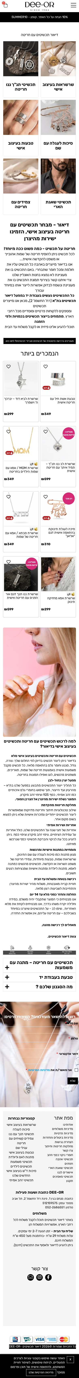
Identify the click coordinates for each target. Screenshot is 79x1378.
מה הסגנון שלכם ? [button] (54, 987)
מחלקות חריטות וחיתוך (59, 1146)
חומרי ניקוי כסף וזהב (60, 1155)
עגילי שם (21, 1148)
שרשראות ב (28, 1125)
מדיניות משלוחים (62, 1129)
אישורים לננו (65, 1172)
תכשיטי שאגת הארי (58, 204)
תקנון (69, 1181)
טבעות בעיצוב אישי (20, 145)
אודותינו (68, 1124)
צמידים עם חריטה (20, 204)
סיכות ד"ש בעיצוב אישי (21, 1171)
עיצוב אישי (13, 1125)
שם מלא (71, 1023)
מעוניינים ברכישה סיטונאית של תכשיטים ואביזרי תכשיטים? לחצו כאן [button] (40, 341)
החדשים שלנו (21, 1175)
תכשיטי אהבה (64, 1159)
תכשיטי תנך (26, 1134)
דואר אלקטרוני (67, 1054)
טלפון (73, 1038)
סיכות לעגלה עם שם (58, 145)
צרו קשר (67, 1150)
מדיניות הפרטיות (39, 1070)
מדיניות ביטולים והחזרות (58, 1137)
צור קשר (39, 1268)
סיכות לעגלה (21, 1129)
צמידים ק (27, 1138)
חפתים (69, 1163)
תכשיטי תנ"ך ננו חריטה (20, 87)
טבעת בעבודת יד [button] (56, 977)
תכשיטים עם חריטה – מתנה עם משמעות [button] (41, 965)
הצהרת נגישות (64, 1142)
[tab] (39, 965)
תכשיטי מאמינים (63, 1176)
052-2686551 (54, 1207)
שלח (72, 1081)
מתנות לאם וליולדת (21, 1157)
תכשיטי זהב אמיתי (21, 1180)
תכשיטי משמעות (21, 1162)
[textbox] (39, 35)
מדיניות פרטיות (63, 1133)
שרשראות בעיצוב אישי (58, 87)
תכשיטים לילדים (21, 1166)
